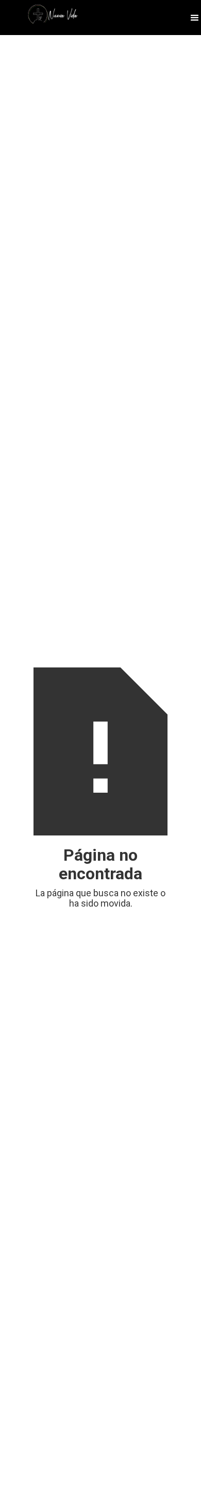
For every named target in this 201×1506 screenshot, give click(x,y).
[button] (195, 17)
